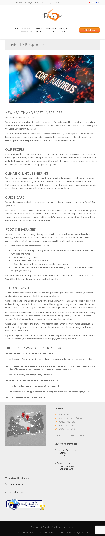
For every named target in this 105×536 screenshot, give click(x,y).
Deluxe (63, 455)
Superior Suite (66, 469)
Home (15, 28)
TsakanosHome (39, 30)
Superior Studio (67, 466)
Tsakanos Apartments (67, 450)
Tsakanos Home (64, 463)
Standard (64, 453)
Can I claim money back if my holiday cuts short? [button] (31, 374)
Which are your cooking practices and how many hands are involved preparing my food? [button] (49, 391)
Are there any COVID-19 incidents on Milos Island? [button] (31, 353)
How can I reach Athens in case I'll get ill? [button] (27, 397)
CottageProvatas (63, 30)
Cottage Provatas (15, 492)
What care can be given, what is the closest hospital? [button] (33, 380)
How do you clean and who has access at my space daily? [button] (35, 386)
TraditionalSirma (51, 30)
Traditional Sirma (15, 484)
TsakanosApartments (26, 30)
